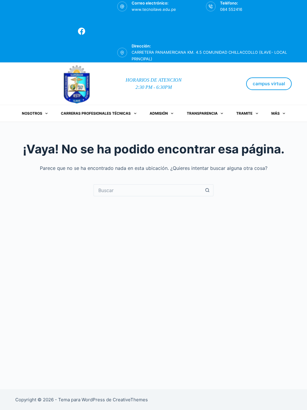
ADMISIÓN (159, 113)
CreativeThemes (130, 399)
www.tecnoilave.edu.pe (154, 9)
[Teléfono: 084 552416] (211, 6)
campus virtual (269, 83)
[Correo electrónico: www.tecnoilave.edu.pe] (122, 6)
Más (275, 113)
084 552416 (231, 9)
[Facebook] (81, 31)
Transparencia (202, 113)
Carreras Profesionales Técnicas (96, 113)
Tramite (244, 113)
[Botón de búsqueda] (207, 190)
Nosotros (32, 113)
